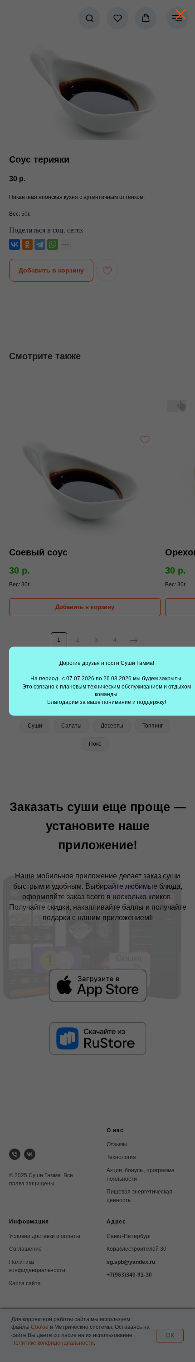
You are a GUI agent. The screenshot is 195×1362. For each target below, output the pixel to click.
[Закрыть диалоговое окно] (180, 14)
